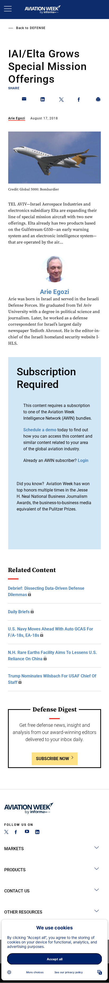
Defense (38, 28)
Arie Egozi (16, 118)
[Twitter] (6, 832)
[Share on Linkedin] (42, 100)
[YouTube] (27, 832)
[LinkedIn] (37, 832)
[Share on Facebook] (80, 100)
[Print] (98, 100)
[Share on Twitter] (61, 100)
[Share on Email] (24, 100)
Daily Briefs (19, 611)
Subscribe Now (52, 758)
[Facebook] (17, 832)
